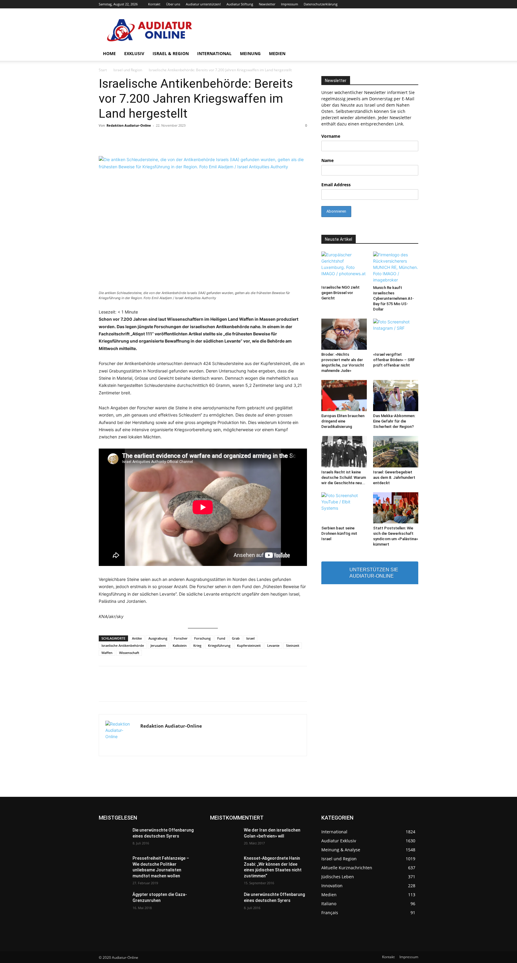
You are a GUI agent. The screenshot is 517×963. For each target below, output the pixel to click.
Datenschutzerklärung (320, 4)
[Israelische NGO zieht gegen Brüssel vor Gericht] (344, 267)
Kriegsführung (219, 645)
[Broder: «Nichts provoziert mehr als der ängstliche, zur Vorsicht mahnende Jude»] (344, 334)
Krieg (197, 645)
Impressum (289, 4)
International (214, 53)
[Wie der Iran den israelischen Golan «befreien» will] (224, 837)
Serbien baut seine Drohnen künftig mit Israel (339, 533)
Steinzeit (292, 645)
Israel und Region (127, 69)
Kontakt (154, 4)
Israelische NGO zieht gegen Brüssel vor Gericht (340, 292)
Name (327, 160)
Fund (221, 638)
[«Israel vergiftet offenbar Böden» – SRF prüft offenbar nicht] (396, 334)
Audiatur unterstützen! (203, 4)
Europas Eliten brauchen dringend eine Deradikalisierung (342, 421)
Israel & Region (171, 53)
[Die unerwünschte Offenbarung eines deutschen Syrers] (113, 837)
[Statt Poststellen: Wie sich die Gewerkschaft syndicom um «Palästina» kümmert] (396, 507)
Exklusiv (134, 53)
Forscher (181, 638)
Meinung (250, 53)
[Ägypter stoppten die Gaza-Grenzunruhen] (113, 902)
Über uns (173, 4)
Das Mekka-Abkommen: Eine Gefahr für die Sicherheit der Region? (394, 421)
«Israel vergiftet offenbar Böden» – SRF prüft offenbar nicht (394, 359)
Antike (137, 638)
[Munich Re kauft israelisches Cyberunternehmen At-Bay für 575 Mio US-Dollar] (396, 267)
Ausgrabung (157, 638)
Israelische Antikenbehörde (122, 645)
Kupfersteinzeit (249, 645)
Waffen (106, 652)
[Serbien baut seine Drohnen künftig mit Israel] (344, 507)
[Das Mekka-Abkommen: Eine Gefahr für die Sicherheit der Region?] (396, 395)
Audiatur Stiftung (239, 4)
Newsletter (267, 4)
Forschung (202, 638)
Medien (277, 53)
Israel (250, 638)
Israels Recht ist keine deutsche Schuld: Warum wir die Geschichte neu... (343, 477)
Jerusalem (158, 645)
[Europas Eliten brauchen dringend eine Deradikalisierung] (344, 395)
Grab (236, 638)
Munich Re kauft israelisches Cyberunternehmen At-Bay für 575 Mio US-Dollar (393, 298)
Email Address (336, 184)
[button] (411, 54)
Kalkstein (180, 645)
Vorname (330, 136)
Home (109, 53)
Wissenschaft (129, 652)
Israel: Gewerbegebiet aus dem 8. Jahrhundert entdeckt (394, 477)
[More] (343, 689)
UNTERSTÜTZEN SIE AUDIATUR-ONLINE (373, 573)
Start (103, 69)
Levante (273, 645)
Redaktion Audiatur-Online (129, 125)
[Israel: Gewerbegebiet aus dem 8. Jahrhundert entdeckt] (396, 451)
